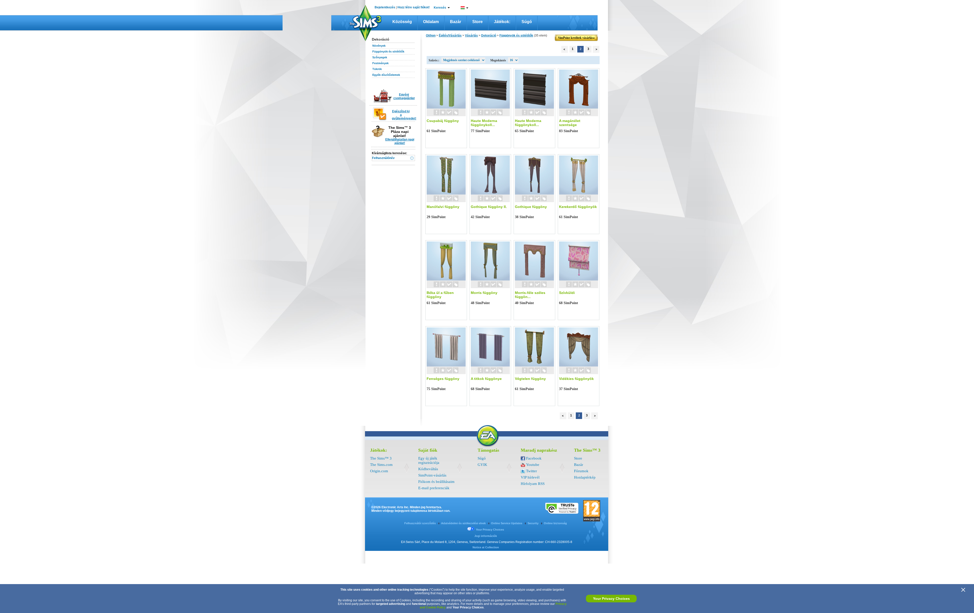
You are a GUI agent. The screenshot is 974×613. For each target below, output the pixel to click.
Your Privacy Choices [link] (490, 529)
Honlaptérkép (585, 477)
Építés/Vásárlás (450, 35)
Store (477, 22)
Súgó (526, 22)
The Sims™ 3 (381, 458)
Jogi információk (485, 535)
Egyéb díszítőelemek (386, 74)
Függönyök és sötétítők (388, 51)
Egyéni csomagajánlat (404, 96)
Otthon (431, 35)
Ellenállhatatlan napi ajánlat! (399, 141)
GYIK (482, 465)
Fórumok (581, 471)
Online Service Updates (507, 523)
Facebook (534, 458)
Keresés (440, 7)
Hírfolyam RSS (533, 484)
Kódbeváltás (428, 469)
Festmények (380, 63)
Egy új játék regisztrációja (428, 460)
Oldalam (431, 22)
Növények (379, 45)
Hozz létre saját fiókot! (413, 7)
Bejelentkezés (385, 7)
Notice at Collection (486, 547)
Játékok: (502, 22)
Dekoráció (488, 35)
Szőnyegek (379, 57)
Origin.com (379, 471)
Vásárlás (471, 35)
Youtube (532, 465)
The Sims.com (381, 465)
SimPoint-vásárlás (432, 475)
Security (533, 523)
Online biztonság (555, 523)
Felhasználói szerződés (420, 523)
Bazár (455, 22)
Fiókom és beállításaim (436, 482)
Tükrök (377, 69)
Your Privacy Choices (611, 599)
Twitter (531, 471)
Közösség (402, 22)
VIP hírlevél (530, 477)
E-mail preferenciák (433, 488)
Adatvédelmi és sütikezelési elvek (463, 523)
